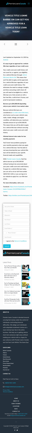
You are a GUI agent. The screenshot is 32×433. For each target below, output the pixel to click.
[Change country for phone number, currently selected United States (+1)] (5, 232)
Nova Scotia (6, 361)
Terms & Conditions (20, 241)
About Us (16, 401)
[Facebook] (15, 430)
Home (16, 398)
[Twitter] (17, 430)
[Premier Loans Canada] (16, 3)
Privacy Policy (6, 390)
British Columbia (7, 350)
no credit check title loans (20, 112)
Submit (7, 246)
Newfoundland (6, 365)
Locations (16, 406)
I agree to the (16, 241)
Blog (16, 408)
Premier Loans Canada (14, 159)
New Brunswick (7, 359)
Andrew (5, 60)
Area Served (6, 370)
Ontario (5, 355)
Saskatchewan (6, 357)
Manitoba (5, 367)
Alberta (5, 352)
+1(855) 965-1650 (10, 383)
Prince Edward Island (8, 363)
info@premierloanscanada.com (14, 386)
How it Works (16, 403)
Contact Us (16, 411)
